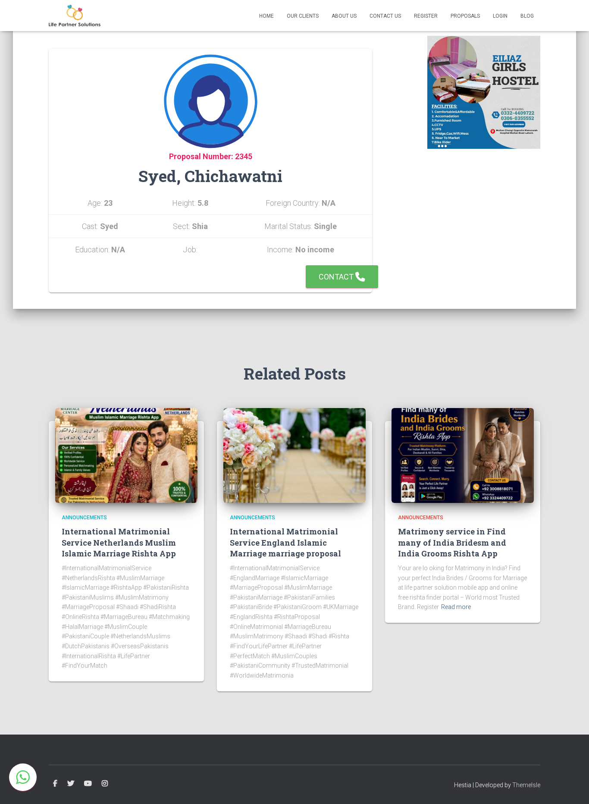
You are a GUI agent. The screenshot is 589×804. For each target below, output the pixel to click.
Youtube (88, 784)
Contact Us (385, 16)
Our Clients (303, 16)
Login (500, 16)
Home (266, 16)
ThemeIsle (526, 785)
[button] (23, 777)
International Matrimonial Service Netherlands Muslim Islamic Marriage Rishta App (119, 542)
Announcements (84, 518)
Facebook (55, 784)
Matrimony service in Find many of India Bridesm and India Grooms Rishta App (452, 542)
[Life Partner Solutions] (74, 15)
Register (426, 16)
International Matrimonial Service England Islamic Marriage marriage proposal (285, 542)
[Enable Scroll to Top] (572, 787)
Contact (337, 276)
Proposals (465, 16)
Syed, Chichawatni (210, 175)
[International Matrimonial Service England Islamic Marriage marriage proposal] (294, 455)
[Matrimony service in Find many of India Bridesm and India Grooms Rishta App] (463, 455)
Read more (456, 606)
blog (527, 16)
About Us (344, 16)
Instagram (104, 784)
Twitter (70, 784)
